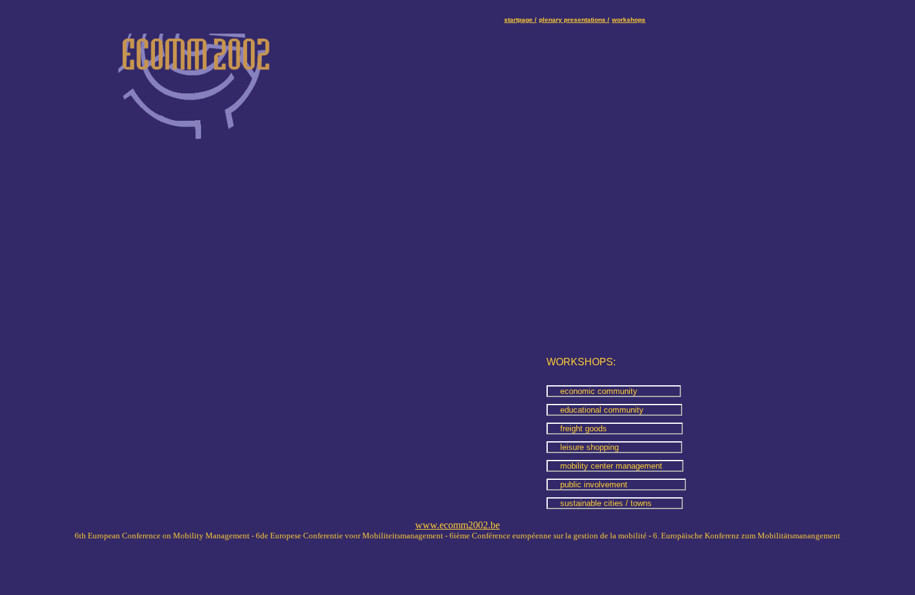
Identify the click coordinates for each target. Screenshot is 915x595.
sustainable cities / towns (614, 503)
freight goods (614, 428)
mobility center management (615, 466)
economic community (613, 391)
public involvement (616, 484)
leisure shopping (614, 447)
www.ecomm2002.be (457, 525)
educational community (614, 410)
